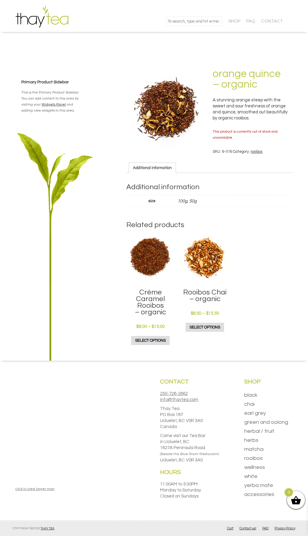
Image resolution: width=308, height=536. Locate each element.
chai (249, 404)
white (250, 476)
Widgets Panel (54, 104)
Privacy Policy (285, 528)
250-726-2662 (174, 393)
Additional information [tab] (152, 168)
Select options (150, 340)
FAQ (265, 528)
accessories (259, 494)
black (250, 395)
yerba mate (258, 485)
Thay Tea (47, 528)
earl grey (255, 413)
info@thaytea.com (179, 399)
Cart (230, 528)
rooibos (256, 151)
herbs (251, 440)
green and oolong (266, 422)
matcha (253, 449)
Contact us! (247, 528)
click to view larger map (34, 489)
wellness (254, 467)
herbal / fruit (259, 431)
